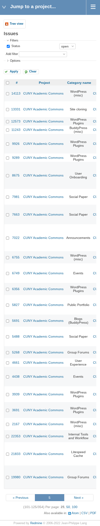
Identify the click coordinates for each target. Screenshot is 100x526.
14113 (15, 93)
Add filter (12, 54)
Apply (14, 71)
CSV (84, 513)
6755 (16, 257)
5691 (16, 320)
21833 (15, 454)
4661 (16, 362)
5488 (16, 336)
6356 (16, 289)
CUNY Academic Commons (43, 93)
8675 (16, 175)
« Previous (20, 497)
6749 (16, 273)
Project (44, 83)
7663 (16, 214)
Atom (75, 513)
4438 (16, 376)
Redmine (36, 523)
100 (74, 507)
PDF (93, 513)
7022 (16, 238)
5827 (16, 305)
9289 (16, 157)
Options (15, 60)
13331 (15, 109)
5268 (16, 352)
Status (15, 46)
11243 (15, 130)
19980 (15, 477)
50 (68, 507)
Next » (78, 497)
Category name (79, 83)
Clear (33, 71)
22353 (15, 436)
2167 (16, 424)
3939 (16, 394)
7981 (16, 197)
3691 (16, 410)
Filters (14, 40)
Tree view (16, 23)
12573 (15, 121)
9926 (16, 144)
